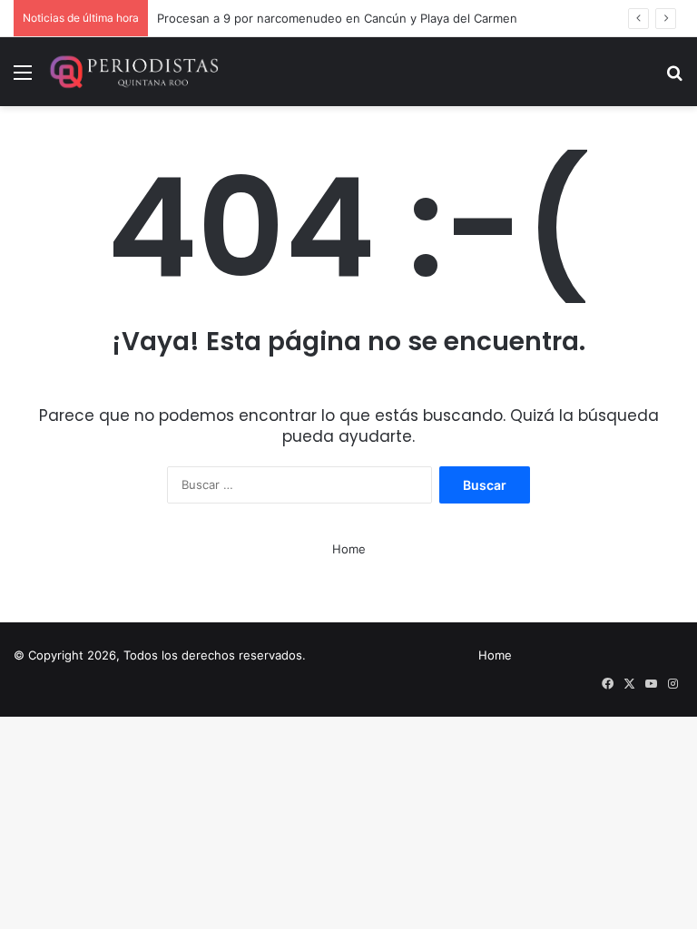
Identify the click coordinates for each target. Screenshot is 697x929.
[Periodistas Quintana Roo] (133, 71)
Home (349, 549)
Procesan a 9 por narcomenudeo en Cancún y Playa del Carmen (337, 18)
